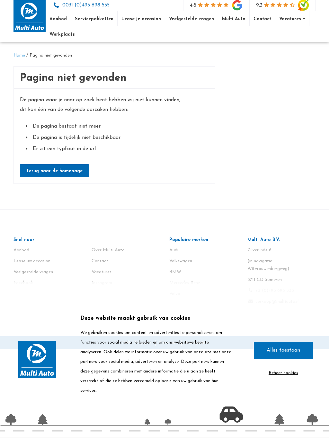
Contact (262, 19)
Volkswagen (180, 261)
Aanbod (58, 19)
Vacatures (291, 19)
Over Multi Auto (108, 250)
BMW (175, 272)
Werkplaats (62, 34)
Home (19, 55)
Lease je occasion (141, 19)
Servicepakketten (94, 19)
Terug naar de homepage (54, 171)
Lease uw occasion (31, 261)
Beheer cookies (283, 373)
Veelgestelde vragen (191, 19)
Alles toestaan (283, 350)
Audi (173, 250)
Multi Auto (233, 19)
